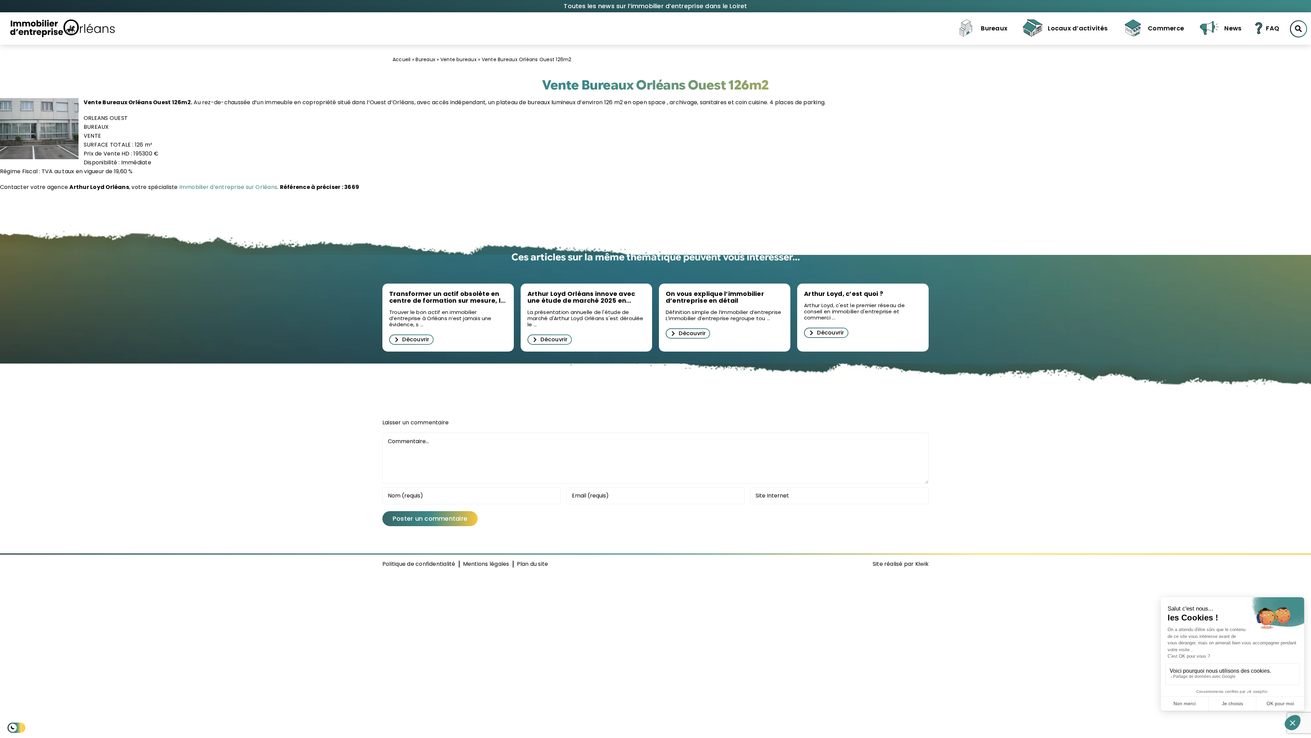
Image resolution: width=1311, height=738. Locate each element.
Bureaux (425, 59)
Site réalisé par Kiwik (901, 564)
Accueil (402, 59)
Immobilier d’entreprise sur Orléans (228, 187)
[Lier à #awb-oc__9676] (1298, 29)
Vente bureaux (458, 59)
